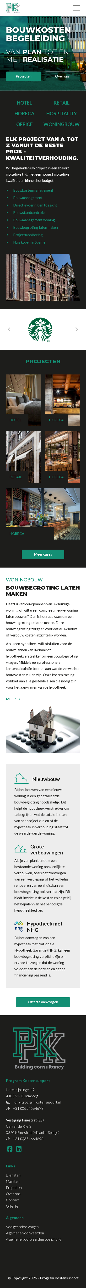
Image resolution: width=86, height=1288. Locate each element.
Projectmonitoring (28, 235)
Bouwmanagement (28, 197)
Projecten (24, 76)
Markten (13, 1181)
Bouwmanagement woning (34, 220)
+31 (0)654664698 (28, 1108)
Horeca (24, 113)
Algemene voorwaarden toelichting (33, 1239)
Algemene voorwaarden (25, 1233)
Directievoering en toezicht (35, 205)
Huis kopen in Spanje (29, 242)
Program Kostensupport (59, 1278)
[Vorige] (9, 330)
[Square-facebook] (9, 1149)
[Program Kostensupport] (13, 8)
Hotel (24, 103)
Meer (11, 699)
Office (24, 124)
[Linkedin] (18, 1149)
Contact (12, 1200)
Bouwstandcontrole (29, 212)
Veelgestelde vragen (22, 1227)
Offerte (12, 1206)
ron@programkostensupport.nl (37, 1102)
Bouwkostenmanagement (33, 190)
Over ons (62, 76)
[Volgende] (76, 330)
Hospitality (61, 113)
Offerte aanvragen (43, 1002)
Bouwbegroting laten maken (35, 227)
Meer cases (43, 554)
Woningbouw (61, 124)
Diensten (13, 1175)
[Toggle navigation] (76, 8)
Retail (62, 103)
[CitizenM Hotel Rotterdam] (42, 330)
